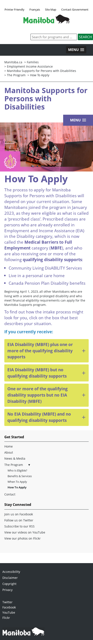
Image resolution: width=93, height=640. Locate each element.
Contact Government (74, 9)
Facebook (9, 607)
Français (34, 9)
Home (8, 446)
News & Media (14, 458)
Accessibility (11, 572)
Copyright (9, 584)
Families (33, 62)
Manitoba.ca (13, 62)
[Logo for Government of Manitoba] (46, 22)
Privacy (7, 590)
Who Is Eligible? (17, 470)
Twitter (7, 602)
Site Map (50, 9)
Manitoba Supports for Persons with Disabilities (41, 71)
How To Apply (39, 75)
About (8, 452)
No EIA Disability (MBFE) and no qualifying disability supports (39, 417)
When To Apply (17, 482)
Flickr (6, 618)
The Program (13, 465)
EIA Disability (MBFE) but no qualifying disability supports (37, 373)
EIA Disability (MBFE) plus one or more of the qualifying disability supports (40, 350)
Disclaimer (10, 578)
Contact (9, 494)
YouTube (8, 612)
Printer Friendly (14, 9)
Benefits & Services (20, 476)
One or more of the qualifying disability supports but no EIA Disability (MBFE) (37, 395)
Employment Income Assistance (30, 66)
